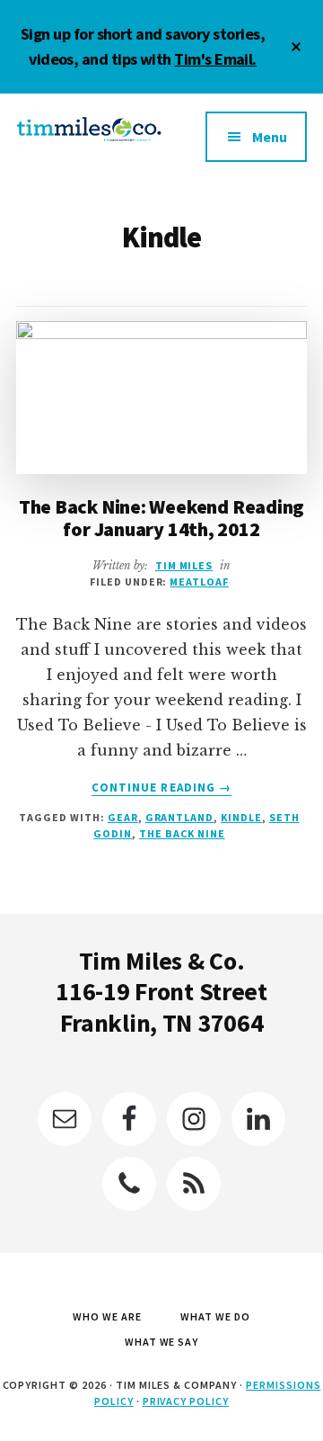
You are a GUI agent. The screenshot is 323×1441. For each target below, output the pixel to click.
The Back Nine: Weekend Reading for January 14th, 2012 (161, 517)
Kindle (241, 817)
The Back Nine (181, 833)
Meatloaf (199, 581)
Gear (123, 817)
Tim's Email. (215, 59)
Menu (269, 137)
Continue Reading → (161, 788)
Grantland (179, 817)
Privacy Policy (186, 1401)
